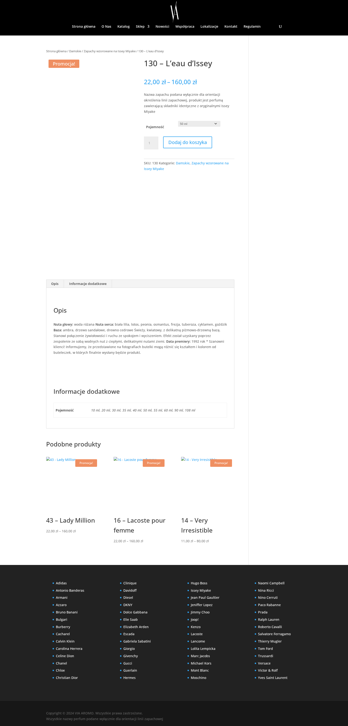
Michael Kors (201, 663)
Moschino (198, 677)
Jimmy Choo (200, 612)
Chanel (61, 663)
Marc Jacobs (200, 656)
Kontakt (230, 27)
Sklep (140, 27)
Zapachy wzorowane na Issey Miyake (110, 51)
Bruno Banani (67, 612)
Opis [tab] (54, 283)
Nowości (162, 27)
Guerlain (130, 670)
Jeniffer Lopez (202, 605)
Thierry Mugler (270, 641)
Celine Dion (65, 656)
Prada (263, 612)
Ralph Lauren (268, 619)
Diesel (128, 597)
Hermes (129, 677)
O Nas (106, 27)
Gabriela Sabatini (137, 641)
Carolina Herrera (69, 648)
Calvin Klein (65, 641)
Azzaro (61, 605)
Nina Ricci (266, 590)
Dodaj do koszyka (187, 142)
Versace (264, 663)
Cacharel (63, 634)
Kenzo (196, 627)
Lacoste (197, 634)
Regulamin (252, 27)
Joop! (195, 619)
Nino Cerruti (268, 597)
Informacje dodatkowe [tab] (88, 283)
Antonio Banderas (70, 590)
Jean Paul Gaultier (205, 597)
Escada (128, 634)
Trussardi (265, 656)
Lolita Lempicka (203, 648)
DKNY (127, 605)
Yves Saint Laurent (272, 677)
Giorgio (129, 648)
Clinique (130, 583)
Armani (61, 597)
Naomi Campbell (271, 583)
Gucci (127, 663)
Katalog (123, 27)
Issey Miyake (201, 590)
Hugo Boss (199, 583)
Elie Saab (130, 619)
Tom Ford (265, 648)
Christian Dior (67, 677)
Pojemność (155, 127)
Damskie (75, 51)
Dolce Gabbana (135, 612)
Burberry (63, 627)
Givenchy (130, 656)
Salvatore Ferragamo (274, 634)
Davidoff (130, 590)
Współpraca (184, 27)
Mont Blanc (200, 670)
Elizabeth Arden (136, 627)
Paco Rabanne (269, 605)
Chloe (60, 670)
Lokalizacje (209, 27)
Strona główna (83, 27)
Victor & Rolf (268, 670)
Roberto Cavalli (270, 627)
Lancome (198, 641)
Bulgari (61, 619)
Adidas (61, 583)
